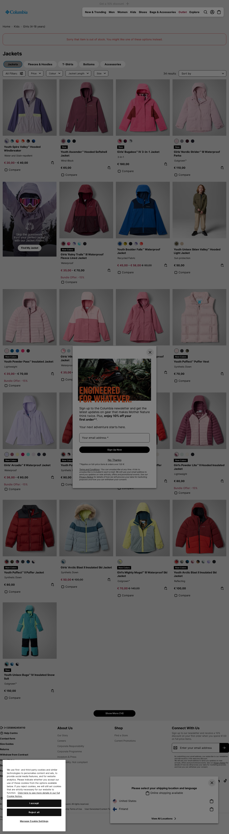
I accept (34, 803)
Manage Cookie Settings (34, 821)
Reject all (34, 812)
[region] (34, 795)
